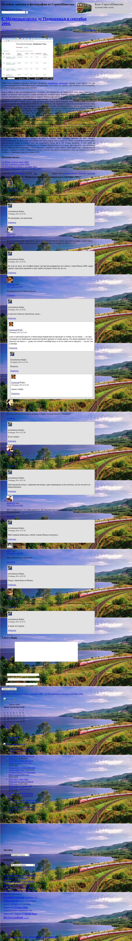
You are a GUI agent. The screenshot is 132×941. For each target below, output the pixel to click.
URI (3, 684)
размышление (10, 910)
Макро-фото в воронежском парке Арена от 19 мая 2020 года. (21, 795)
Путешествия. (8, 30)
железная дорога (15, 894)
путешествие (20, 907)
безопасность (9, 887)
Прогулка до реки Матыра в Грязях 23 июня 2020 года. (21, 762)
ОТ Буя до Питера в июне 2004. (16, 164)
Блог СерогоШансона (18, 937)
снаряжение (23, 910)
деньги (32, 887)
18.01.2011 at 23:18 (15, 409)
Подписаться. (18, 744)
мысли (33, 901)
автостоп (23, 884)
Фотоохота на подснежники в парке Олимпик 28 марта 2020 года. (22, 809)
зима (35, 897)
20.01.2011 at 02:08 (15, 553)
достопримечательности (20, 890)
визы (23, 887)
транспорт (8, 913)
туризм (26, 913)
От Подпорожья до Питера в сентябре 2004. (63, 694)
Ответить (11, 200)
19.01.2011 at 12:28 (15, 455)
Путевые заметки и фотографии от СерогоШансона (38, 4)
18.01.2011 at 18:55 (15, 287)
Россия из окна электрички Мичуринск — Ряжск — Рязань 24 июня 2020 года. (22, 751)
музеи (28, 900)
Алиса (9, 407)
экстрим (26, 918)
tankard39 (11, 503)
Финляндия (7, 885)
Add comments (89, 30)
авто (15, 885)
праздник (91, 173)
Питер (17, 881)
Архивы (7, 855)
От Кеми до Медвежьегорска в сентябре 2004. (22, 169)
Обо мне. (13, 739)
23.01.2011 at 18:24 (15, 599)
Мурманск (8, 881)
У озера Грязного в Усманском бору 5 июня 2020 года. (22, 773)
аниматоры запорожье (58, 83)
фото (34, 913)
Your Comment (8, 661)
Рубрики (7, 865)
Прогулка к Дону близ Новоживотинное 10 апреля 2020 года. (21, 781)
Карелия (82, 173)
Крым (9, 878)
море (21, 900)
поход (20, 904)
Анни (9, 234)
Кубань (15, 878)
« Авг (6, 727)
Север (24, 881)
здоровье (29, 897)
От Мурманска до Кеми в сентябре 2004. (19, 167)
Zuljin (9, 596)
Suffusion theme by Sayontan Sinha (43, 937)
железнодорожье (70, 173)
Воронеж (16, 875)
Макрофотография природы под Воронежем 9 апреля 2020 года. (23, 801)
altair (9, 551)
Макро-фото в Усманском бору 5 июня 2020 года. (22, 769)
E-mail (4, 679)
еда (5, 893)
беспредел (18, 887)
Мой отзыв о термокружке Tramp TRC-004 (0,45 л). (20, 787)
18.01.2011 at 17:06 (15, 191)
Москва (23, 878)
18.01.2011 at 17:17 (15, 236)
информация (11, 900)
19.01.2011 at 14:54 (15, 505)
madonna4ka (12, 188)
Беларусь (7, 875)
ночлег (6, 904)
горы (27, 887)
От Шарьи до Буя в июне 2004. (15, 162)
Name (4, 674)
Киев (4, 878)
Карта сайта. (14, 737)
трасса (17, 913)
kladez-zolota (12, 453)
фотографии (13, 917)
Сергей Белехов (17, 173)
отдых (14, 903)
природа (7, 907)
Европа (24, 875)
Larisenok (11, 284)
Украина (31, 881)
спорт (30, 910)
